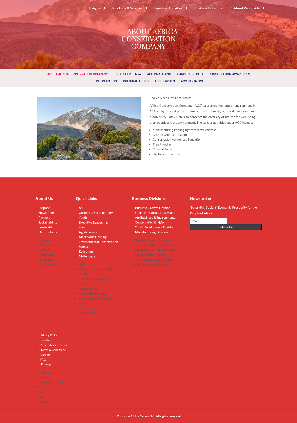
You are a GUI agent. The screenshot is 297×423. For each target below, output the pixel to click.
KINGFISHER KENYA (127, 74)
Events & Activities (168, 8)
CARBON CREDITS (190, 74)
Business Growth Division (152, 208)
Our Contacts (47, 232)
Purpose (44, 208)
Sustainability (47, 222)
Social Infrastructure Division (155, 212)
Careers (45, 354)
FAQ (43, 359)
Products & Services (127, 8)
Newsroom (46, 212)
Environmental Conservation (98, 242)
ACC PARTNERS (192, 81)
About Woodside (247, 8)
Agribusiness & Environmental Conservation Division (155, 219)
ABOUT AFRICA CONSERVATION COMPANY (77, 74)
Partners (44, 217)
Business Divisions (208, 8)
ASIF (82, 208)
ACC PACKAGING (159, 74)
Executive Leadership (93, 222)
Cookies (45, 340)
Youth (83, 217)
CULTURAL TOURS (135, 81)
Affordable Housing (93, 237)
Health (83, 227)
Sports (83, 246)
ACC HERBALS (165, 81)
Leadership (46, 227)
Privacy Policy (49, 335)
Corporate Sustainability (96, 212)
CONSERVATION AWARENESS (229, 74)
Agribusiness (88, 232)
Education (86, 251)
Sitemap (45, 364)
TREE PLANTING (105, 81)
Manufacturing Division (151, 232)
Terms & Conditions (53, 349)
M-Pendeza (87, 256)
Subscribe (226, 227)
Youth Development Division (154, 227)
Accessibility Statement (55, 345)
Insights (95, 8)
